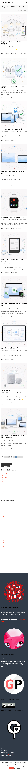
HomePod (18, 403)
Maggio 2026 (4, 504)
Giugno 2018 (4, 558)
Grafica (3, 475)
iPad (16, 186)
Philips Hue (14, 53)
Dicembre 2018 (5, 548)
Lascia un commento (23, 46)
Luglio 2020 (4, 538)
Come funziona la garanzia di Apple (11, 129)
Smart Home (20, 53)
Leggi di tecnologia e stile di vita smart (10, 699)
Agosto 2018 (4, 554)
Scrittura (3, 491)
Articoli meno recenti (6, 464)
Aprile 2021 (4, 520)
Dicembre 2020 (5, 528)
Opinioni (4, 481)
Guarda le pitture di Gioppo (7, 654)
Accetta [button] (11, 768)
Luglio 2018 (4, 556)
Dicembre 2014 (5, 570)
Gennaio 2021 (5, 526)
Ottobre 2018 (5, 550)
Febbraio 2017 (5, 566)
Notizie (3, 479)
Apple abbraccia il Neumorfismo (11, 348)
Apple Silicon (18, 448)
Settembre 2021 (5, 512)
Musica (20, 97)
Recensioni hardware (6, 485)
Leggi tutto (17, 768)
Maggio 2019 (4, 546)
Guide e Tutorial (5, 477)
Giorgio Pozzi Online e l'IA (7, 759)
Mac (19, 186)
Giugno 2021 (4, 516)
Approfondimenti (5, 53)
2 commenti (21, 90)
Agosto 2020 (4, 536)
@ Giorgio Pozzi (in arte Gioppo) (8, 745)
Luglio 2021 (4, 514)
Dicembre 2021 (5, 506)
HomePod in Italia (6, 390)
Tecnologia (4, 495)
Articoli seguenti (5, 466)
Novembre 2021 (5, 508)
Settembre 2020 (5, 534)
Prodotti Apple (5, 483)
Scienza (3, 489)
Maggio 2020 (4, 542)
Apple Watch (18, 228)
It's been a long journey (7, 754)
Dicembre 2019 (5, 544)
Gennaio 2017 (5, 568)
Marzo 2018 (4, 564)
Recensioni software (6, 487)
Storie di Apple (5, 493)
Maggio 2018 (4, 560)
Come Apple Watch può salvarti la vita (12, 217)
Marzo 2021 (4, 522)
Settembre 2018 (5, 552)
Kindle (16, 272)
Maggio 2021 (4, 518)
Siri (20, 403)
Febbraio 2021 (5, 524)
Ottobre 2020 (5, 532)
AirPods (14, 97)
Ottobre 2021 (5, 510)
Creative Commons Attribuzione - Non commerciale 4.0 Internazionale (12, 710)
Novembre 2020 (5, 530)
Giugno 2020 (4, 540)
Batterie (17, 316)
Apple (17, 97)
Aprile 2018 (4, 562)
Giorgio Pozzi (13, 46)
